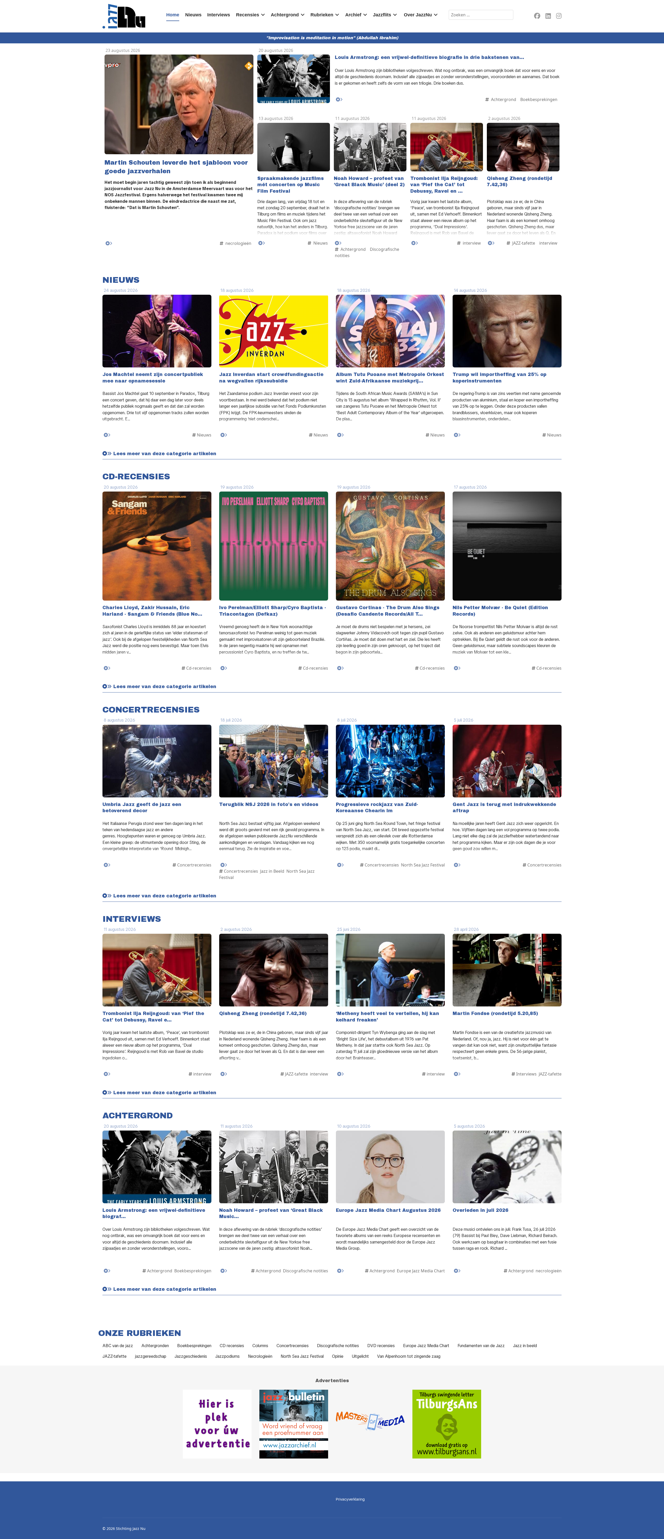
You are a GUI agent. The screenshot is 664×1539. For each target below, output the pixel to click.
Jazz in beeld (525, 1345)
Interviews (218, 14)
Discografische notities (338, 1345)
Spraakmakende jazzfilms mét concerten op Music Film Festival (290, 185)
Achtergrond (285, 14)
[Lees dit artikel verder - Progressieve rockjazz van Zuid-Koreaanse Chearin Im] (340, 865)
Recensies (247, 14)
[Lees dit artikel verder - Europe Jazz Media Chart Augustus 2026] (340, 1271)
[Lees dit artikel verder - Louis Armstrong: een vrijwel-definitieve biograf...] (107, 1271)
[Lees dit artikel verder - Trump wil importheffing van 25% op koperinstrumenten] (457, 435)
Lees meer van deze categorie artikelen (164, 453)
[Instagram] (559, 16)
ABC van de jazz (117, 1345)
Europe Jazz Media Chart (426, 1345)
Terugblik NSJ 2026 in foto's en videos (268, 804)
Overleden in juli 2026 (480, 1210)
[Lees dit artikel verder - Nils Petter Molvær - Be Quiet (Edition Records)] (457, 668)
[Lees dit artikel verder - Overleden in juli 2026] (457, 1271)
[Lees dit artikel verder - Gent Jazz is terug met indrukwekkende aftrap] (457, 865)
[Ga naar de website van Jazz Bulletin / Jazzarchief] (293, 1424)
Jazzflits (382, 14)
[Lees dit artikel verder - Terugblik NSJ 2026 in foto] (223, 865)
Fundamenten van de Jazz (481, 1345)
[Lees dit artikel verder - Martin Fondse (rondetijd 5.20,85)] (457, 1074)
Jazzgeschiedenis (191, 1356)
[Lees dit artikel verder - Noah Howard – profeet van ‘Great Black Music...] (223, 1271)
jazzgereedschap (150, 1356)
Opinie (337, 1356)
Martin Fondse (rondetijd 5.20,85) (495, 1013)
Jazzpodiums (227, 1356)
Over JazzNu (418, 14)
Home (172, 14)
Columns (260, 1345)
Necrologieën (260, 1356)
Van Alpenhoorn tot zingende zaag (408, 1356)
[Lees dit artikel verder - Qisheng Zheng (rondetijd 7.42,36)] (491, 243)
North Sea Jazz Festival (302, 1356)
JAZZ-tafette (114, 1356)
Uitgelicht (360, 1356)
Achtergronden (155, 1345)
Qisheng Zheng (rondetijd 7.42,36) (263, 1013)
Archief (353, 14)
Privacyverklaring (350, 1499)
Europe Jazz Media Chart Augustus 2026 (388, 1210)
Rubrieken (321, 14)
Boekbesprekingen (194, 1345)
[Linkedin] (548, 16)
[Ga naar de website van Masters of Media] (370, 1424)
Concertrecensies (292, 1345)
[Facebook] (537, 16)
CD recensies (232, 1345)
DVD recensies (381, 1345)
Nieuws (193, 14)
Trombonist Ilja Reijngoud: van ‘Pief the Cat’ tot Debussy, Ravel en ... (444, 185)
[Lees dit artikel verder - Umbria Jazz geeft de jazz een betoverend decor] (107, 865)
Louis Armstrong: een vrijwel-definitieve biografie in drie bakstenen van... (429, 57)
